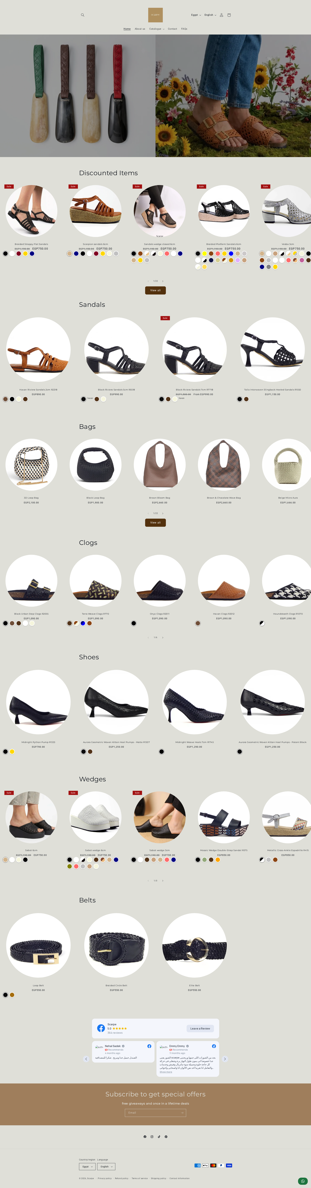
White (12, 253)
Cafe (244, 260)
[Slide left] (148, 281)
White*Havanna (275, 260)
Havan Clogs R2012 (224, 613)
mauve (238, 260)
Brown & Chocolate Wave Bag (224, 497)
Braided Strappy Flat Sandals (31, 244)
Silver (116, 253)
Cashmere (302, 260)
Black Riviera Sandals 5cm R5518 (116, 389)
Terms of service (140, 1178)
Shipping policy (158, 1178)
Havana (238, 253)
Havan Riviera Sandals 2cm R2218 (38, 389)
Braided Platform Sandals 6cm (223, 244)
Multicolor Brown (89, 623)
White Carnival (282, 260)
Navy (32, 253)
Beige (109, 253)
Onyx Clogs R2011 (160, 613)
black (198, 253)
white (198, 260)
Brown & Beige (76, 623)
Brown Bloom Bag (159, 497)
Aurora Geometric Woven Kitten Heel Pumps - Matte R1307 (116, 742)
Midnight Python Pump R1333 (38, 742)
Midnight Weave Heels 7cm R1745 (194, 742)
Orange (218, 860)
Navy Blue (83, 623)
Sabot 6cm (31, 850)
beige (218, 260)
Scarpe (90, 1178)
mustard (204, 267)
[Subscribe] (182, 1113)
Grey (268, 267)
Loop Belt (38, 985)
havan (90, 397)
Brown (25, 399)
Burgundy (19, 253)
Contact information (180, 1178)
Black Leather (25, 860)
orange (231, 260)
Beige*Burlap (96, 866)
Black (5, 253)
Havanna (69, 253)
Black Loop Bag (95, 497)
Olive (69, 866)
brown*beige (224, 260)
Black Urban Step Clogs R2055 (31, 613)
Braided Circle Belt (116, 985)
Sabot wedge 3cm (160, 850)
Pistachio (204, 860)
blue (231, 253)
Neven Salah (177, 1046)
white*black (204, 260)
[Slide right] (162, 281)
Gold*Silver (295, 253)
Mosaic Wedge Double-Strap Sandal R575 (223, 850)
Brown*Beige (295, 260)
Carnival (167, 253)
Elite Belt (194, 985)
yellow (204, 253)
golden (224, 253)
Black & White (262, 623)
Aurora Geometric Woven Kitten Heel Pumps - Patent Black (272, 742)
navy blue (211, 260)
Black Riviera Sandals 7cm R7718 (194, 389)
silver (244, 253)
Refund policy (121, 1178)
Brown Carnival (140, 253)
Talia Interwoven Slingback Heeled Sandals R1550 (272, 389)
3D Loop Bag (31, 497)
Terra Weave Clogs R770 (95, 613)
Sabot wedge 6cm (95, 850)
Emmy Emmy (112, 1046)
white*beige (198, 267)
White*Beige (147, 253)
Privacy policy (105, 1178)
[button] (82, 15)
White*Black (153, 253)
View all (155, 290)
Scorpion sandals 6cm (95, 244)
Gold (25, 253)
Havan (5, 399)
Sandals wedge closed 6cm (159, 244)
